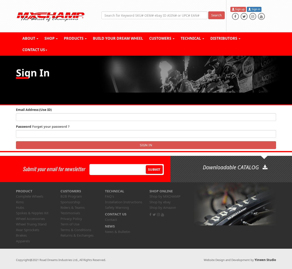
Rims (20, 202)
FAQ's (109, 196)
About (29, 38)
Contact (111, 219)
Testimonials (70, 213)
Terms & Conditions (75, 229)
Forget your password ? (51, 126)
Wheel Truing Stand (31, 224)
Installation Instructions (123, 202)
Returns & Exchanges (77, 235)
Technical (191, 38)
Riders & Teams (72, 207)
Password (43, 126)
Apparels (23, 241)
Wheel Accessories (30, 218)
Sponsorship (70, 202)
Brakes (21, 235)
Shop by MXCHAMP (164, 196)
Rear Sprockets (27, 229)
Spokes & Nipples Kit (32, 213)
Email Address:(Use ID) (34, 109)
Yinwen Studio (265, 260)
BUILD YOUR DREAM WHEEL (118, 38)
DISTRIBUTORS (224, 38)
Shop (49, 38)
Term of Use (69, 224)
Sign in (255, 9)
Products (74, 38)
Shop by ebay (160, 202)
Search (216, 15)
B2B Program (71, 196)
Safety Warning (117, 207)
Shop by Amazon (162, 207)
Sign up (240, 9)
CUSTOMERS (160, 38)
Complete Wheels (29, 196)
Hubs (20, 207)
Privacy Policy (71, 218)
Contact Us (33, 49)
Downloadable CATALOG (231, 167)
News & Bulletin (117, 231)
